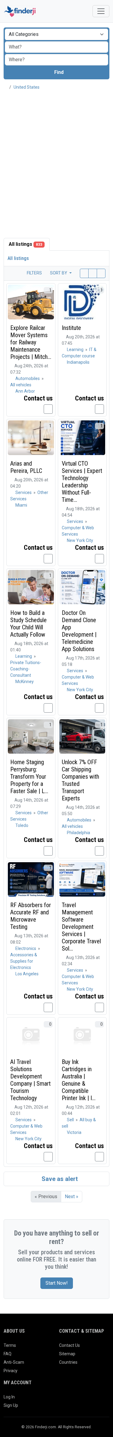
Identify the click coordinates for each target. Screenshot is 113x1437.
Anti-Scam (14, 1362)
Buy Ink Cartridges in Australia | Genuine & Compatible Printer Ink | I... (79, 1080)
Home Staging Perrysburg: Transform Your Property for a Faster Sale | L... (29, 776)
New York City (80, 540)
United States (26, 87)
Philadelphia (78, 832)
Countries (68, 1362)
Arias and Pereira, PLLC (26, 467)
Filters (34, 273)
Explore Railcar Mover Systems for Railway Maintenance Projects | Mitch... (30, 342)
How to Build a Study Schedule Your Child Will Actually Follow (28, 623)
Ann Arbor (25, 391)
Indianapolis (78, 362)
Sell (71, 1119)
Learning (75, 349)
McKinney (24, 681)
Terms (10, 1345)
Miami (21, 505)
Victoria (74, 1132)
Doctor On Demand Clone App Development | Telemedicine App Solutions (79, 631)
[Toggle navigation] (101, 11)
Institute (71, 327)
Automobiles (28, 378)
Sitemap (67, 1353)
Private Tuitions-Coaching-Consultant (25, 669)
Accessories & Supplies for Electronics (23, 961)
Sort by (59, 273)
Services (24, 492)
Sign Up (11, 1405)
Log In (9, 1396)
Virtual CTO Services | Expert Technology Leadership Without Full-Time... (82, 481)
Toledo (21, 825)
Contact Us (69, 1345)
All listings (25, 244)
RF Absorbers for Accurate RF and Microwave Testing (30, 915)
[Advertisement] (56, 154)
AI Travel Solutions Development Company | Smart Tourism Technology (30, 1080)
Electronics (26, 948)
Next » (71, 1196)
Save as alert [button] (59, 1178)
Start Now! (57, 1283)
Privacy (10, 1370)
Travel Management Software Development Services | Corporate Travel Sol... (81, 926)
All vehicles (20, 384)
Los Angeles (27, 973)
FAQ (7, 1353)
